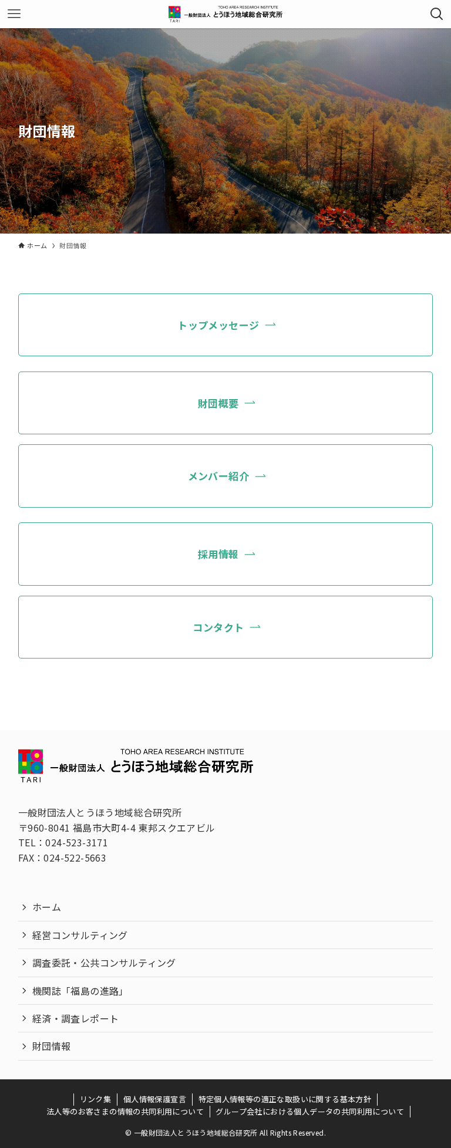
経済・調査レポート (75, 1018)
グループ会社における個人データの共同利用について (310, 1111)
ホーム (46, 907)
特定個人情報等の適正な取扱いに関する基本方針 (285, 1099)
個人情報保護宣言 (154, 1099)
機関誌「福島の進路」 (80, 991)
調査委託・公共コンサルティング (104, 962)
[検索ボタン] (437, 14)
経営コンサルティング (80, 935)
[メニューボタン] (14, 14)
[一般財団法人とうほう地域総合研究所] (225, 14)
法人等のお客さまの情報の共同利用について (125, 1111)
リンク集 (96, 1099)
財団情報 (51, 1046)
